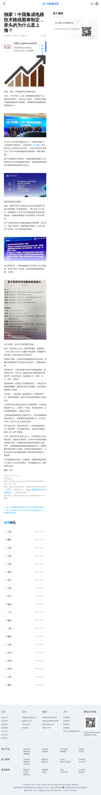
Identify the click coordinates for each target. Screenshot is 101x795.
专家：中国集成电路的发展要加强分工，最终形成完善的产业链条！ (10, 572)
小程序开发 (64, 772)
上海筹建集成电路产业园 (10, 644)
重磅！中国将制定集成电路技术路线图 (10, 539)
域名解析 (63, 751)
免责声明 (66, 721)
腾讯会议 (45, 759)
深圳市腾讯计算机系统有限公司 (25, 787)
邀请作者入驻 (26, 721)
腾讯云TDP (46, 728)
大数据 (44, 772)
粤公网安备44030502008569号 (76, 787)
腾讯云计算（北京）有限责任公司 (36, 790)
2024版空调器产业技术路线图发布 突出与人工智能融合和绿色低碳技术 (10, 668)
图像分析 (45, 761)
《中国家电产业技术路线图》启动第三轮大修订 (10, 612)
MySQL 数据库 (65, 761)
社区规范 (66, 717)
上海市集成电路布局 (10, 676)
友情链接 (66, 728)
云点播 (25, 772)
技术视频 (4, 728)
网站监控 (82, 772)
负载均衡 (45, 769)
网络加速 (26, 751)
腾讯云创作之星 (48, 724)
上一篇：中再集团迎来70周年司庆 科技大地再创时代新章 (24, 507)
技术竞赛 (25, 728)
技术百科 (4, 734)
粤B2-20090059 (56, 787)
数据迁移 (26, 774)
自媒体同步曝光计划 (29, 717)
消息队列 (82, 749)
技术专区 (4, 738)
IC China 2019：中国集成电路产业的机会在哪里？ (10, 596)
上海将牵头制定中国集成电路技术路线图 (10, 555)
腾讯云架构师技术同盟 (50, 721)
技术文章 (4, 717)
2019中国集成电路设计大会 (10, 652)
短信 (61, 769)
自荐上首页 (26, 724)
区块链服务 (64, 749)
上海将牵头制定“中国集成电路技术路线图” (10, 563)
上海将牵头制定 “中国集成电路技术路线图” (10, 531)
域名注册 (26, 749)
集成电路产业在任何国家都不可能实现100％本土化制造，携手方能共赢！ (10, 604)
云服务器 (45, 749)
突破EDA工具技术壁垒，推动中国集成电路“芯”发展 (10, 684)
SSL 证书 (82, 761)
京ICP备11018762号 (69, 790)
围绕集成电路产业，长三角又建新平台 (10, 636)
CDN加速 (82, 759)
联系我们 (66, 724)
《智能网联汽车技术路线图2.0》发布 (10, 628)
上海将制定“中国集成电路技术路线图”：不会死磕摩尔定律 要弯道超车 (10, 547)
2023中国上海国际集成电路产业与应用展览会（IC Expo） (10, 660)
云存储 (81, 751)
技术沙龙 (4, 724)
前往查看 (42, 47)
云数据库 (45, 751)
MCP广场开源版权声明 (71, 731)
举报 (44, 35)
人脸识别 (26, 759)
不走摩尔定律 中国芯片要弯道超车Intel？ (10, 580)
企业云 (62, 759)
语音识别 (26, 764)
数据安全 (26, 769)
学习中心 (4, 731)
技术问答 (4, 721)
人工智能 (35, 145)
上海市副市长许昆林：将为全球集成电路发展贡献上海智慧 (10, 588)
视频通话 (26, 761)
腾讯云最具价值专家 (50, 717)
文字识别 (82, 769)
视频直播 (26, 754)
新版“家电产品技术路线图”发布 (10, 620)
